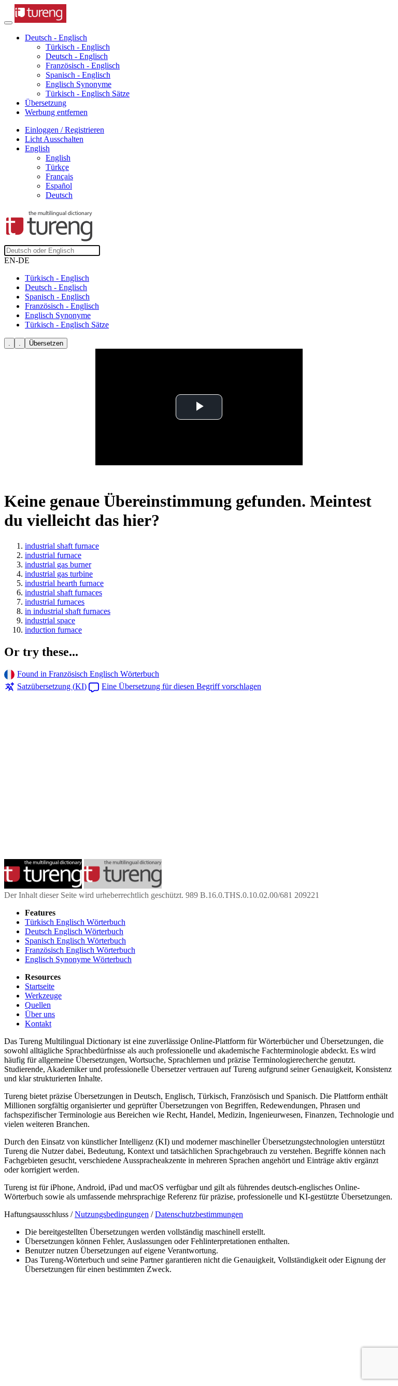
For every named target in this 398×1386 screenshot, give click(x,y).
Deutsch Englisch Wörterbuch (74, 931)
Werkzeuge (43, 995)
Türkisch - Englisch (78, 46)
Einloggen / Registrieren (64, 129)
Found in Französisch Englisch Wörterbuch (88, 673)
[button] (56, 37)
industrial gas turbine (59, 573)
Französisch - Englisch (83, 65)
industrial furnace (53, 555)
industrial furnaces (54, 601)
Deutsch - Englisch (77, 56)
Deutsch (59, 195)
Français (59, 176)
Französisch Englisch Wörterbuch (80, 950)
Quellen (38, 1005)
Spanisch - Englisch (78, 74)
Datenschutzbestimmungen (199, 1214)
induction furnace (53, 629)
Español (59, 185)
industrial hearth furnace (64, 583)
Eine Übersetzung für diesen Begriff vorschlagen (181, 686)
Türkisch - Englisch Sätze (88, 93)
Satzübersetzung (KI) (52, 686)
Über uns (40, 1014)
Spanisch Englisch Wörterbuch (75, 940)
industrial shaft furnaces (63, 592)
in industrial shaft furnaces (67, 611)
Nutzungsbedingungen (112, 1214)
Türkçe (57, 167)
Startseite (39, 986)
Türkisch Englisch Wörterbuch (75, 922)
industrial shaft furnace (62, 545)
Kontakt (38, 1023)
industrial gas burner (58, 564)
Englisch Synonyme (78, 84)
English (58, 157)
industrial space (50, 620)
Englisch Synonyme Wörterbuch (78, 959)
